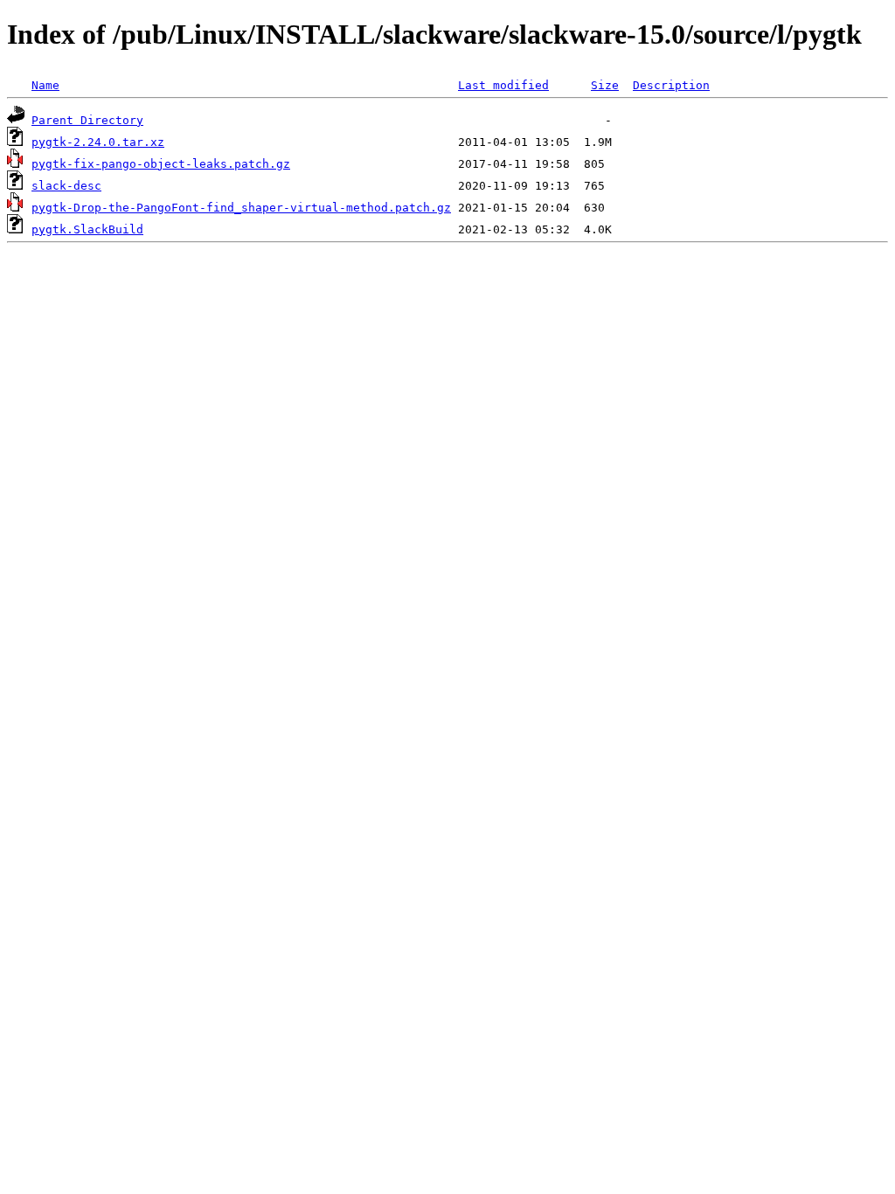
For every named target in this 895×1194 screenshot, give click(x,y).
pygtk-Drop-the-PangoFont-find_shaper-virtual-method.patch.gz (241, 207)
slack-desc (66, 185)
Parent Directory (87, 120)
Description (671, 85)
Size (605, 85)
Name (45, 85)
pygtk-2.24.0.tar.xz (97, 142)
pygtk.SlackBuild (87, 229)
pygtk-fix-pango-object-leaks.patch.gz (160, 163)
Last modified (503, 85)
